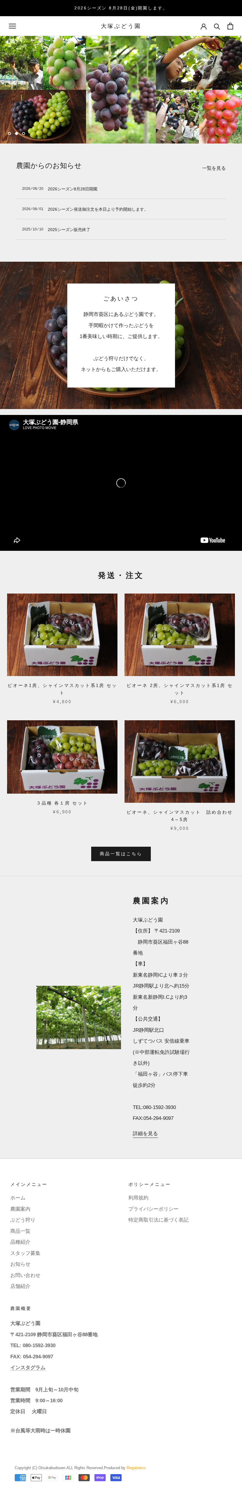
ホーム (17, 1198)
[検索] (217, 26)
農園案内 (20, 1209)
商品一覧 (20, 1231)
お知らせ (20, 1264)
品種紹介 (20, 1242)
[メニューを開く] (12, 26)
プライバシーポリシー (153, 1209)
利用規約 (138, 1198)
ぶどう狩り (22, 1220)
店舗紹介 (20, 1286)
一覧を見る (214, 168)
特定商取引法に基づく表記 (158, 1220)
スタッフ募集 (25, 1253)
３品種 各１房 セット (62, 802)
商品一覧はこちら (121, 853)
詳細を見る (145, 1133)
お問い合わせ (25, 1275)
